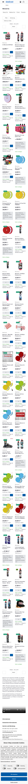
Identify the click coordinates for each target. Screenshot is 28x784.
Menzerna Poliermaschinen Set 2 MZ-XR (20, 78)
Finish (18, 12)
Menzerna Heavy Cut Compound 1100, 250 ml (20, 45)
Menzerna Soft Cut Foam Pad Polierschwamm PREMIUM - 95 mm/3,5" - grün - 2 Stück (20, 394)
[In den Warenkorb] (11, 52)
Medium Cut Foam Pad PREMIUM (20, 204)
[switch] (4, 766)
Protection (23, 12)
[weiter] (24, 26)
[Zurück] (4, 26)
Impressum (13, 761)
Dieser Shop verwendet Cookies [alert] (14, 743)
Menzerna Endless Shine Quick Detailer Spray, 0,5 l (19, 239)
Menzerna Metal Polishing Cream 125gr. (6, 274)
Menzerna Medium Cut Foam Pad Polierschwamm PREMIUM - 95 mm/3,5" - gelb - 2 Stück (7, 394)
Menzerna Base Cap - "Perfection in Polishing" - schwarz (20, 612)
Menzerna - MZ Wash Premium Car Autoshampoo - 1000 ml (20, 274)
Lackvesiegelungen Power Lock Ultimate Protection (20, 548)
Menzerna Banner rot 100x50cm (20, 423)
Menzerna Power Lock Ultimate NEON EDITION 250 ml (7, 305)
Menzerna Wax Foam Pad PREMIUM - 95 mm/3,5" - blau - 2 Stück (20, 487)
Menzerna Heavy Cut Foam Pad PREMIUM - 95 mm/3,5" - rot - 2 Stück (20, 517)
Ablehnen (14, 778)
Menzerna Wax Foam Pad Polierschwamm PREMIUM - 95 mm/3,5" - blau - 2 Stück (7, 423)
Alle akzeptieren (14, 774)
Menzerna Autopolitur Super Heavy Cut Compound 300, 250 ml (20, 582)
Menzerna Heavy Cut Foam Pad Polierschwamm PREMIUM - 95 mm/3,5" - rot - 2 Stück (20, 365)
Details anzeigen (14, 782)
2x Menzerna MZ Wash (7, 44)
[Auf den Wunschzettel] (11, 33)
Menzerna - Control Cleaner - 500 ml (6, 582)
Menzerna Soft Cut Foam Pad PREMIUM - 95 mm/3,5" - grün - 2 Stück (7, 487)
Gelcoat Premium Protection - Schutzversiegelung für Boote (7, 548)
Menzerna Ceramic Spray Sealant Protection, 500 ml (19, 305)
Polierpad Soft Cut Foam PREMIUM (6, 204)
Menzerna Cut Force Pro (19, 647)
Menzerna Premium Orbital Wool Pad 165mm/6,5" (6, 107)
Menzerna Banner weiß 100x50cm (7, 365)
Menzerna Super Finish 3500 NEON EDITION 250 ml (6, 138)
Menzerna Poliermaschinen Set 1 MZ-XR (7, 169)
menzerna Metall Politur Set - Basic (6, 452)
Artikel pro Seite (7, 20)
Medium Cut (12, 12)
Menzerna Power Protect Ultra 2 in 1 (19, 452)
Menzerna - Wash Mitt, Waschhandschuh (7, 335)
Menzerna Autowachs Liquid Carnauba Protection (7, 612)
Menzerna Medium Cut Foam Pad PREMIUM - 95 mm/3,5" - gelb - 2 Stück (7, 517)
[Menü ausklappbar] (3, 1)
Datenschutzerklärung (5, 761)
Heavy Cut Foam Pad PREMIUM (7, 239)
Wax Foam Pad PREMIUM (18, 169)
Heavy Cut (5, 12)
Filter (6, 17)
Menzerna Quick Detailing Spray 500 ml (20, 107)
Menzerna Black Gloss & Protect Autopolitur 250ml (7, 647)
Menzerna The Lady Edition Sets (19, 136)
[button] (18, 2)
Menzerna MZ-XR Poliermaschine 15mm (7, 78)
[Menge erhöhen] (8, 52)
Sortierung (12, 17)
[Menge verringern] (3, 52)
